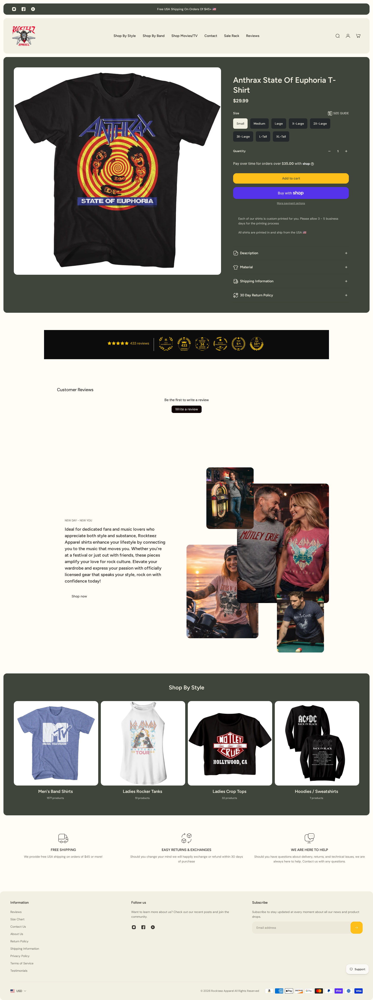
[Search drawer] (337, 36)
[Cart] (358, 36)
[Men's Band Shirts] (56, 753)
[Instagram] (14, 9)
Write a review (186, 409)
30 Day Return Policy (256, 295)
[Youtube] (33, 9)
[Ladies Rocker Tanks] (143, 753)
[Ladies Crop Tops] (230, 753)
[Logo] (23, 36)
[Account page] (348, 36)
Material (246, 267)
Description (249, 253)
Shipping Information (256, 281)
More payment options (291, 203)
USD (19, 991)
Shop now (79, 596)
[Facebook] (23, 9)
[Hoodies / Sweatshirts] (317, 753)
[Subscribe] (357, 928)
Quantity (239, 151)
